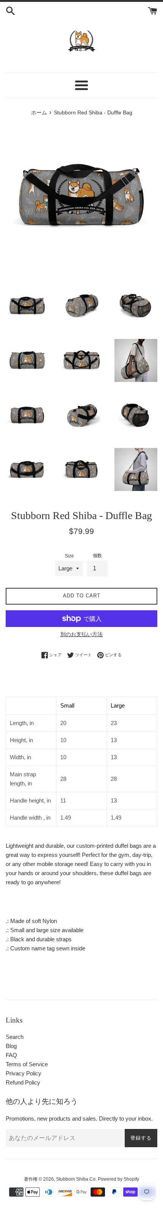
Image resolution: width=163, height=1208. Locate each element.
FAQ (11, 1055)
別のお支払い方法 (81, 634)
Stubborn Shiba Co (76, 1179)
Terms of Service (27, 1064)
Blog (11, 1046)
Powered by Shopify (118, 1179)
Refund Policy (23, 1082)
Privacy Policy (23, 1073)
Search (15, 1037)
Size (69, 556)
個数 (97, 555)
